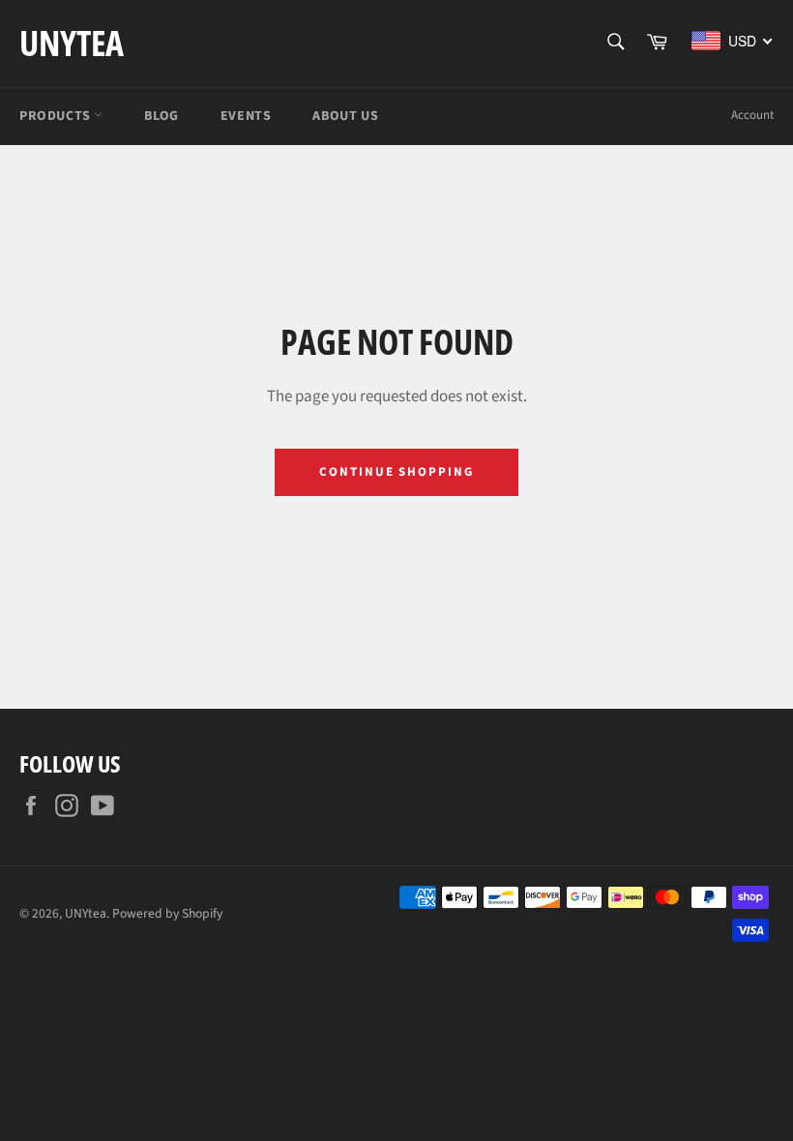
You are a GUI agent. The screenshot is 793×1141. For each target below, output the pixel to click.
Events (246, 116)
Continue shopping (396, 472)
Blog (161, 116)
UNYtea (71, 43)
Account (752, 115)
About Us (345, 116)
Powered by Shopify (167, 913)
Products (56, 116)
